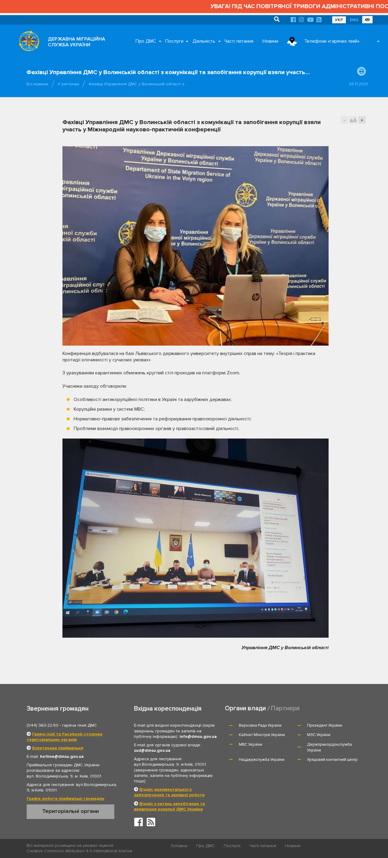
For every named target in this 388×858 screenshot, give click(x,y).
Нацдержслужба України (261, 759)
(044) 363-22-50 (43, 725)
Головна (179, 845)
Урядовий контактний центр (332, 759)
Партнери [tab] (285, 708)
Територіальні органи (70, 811)
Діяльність (203, 41)
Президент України (324, 725)
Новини (270, 41)
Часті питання (238, 41)
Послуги (174, 41)
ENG (354, 19)
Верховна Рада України (260, 725)
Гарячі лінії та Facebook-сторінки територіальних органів (64, 736)
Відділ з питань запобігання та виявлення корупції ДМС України (169, 806)
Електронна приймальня (57, 748)
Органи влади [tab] (245, 708)
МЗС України (318, 734)
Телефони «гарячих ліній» (332, 41)
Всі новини (37, 84)
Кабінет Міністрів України (262, 734)
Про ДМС (145, 41)
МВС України (250, 744)
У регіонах (68, 84)
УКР (339, 19)
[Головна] (27, 42)
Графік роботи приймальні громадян (65, 798)
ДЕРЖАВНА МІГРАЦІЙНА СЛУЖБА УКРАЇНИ (76, 42)
